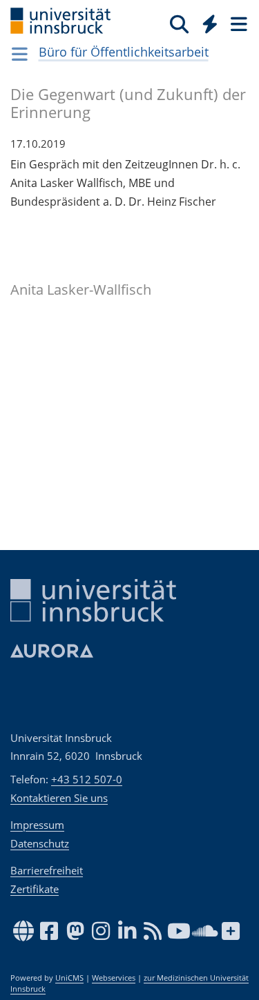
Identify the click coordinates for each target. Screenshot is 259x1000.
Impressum (37, 825)
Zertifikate (34, 889)
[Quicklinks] (210, 23)
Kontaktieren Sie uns (59, 798)
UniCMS (69, 978)
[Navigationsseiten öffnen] (20, 53)
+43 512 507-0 (86, 779)
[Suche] (179, 23)
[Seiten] (237, 23)
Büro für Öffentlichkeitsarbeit (124, 51)
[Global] (206, 21)
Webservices (113, 978)
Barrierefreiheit (46, 870)
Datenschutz (39, 843)
